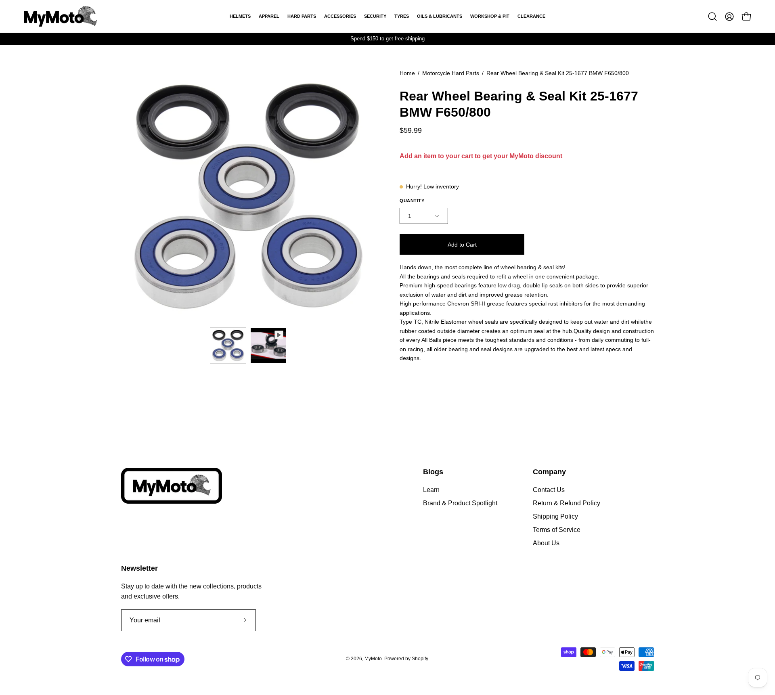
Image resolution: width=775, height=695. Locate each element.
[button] (712, 16)
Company (549, 472)
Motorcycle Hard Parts (450, 73)
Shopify (420, 659)
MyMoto (373, 659)
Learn (431, 489)
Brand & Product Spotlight (460, 503)
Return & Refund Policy (566, 503)
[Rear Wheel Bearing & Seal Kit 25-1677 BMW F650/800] (228, 345)
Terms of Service (556, 529)
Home (407, 73)
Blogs (433, 472)
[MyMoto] (60, 16)
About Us (546, 543)
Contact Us (549, 489)
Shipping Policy (555, 516)
